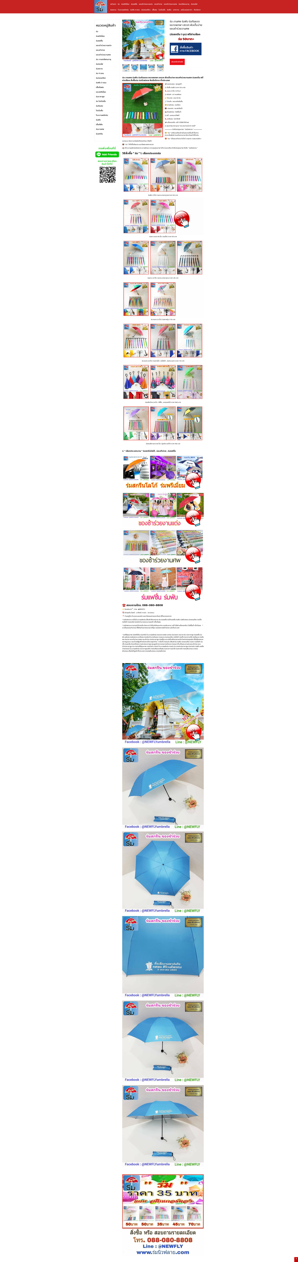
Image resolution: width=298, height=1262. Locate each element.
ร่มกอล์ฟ (194, 4)
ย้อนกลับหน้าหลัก (177, 62)
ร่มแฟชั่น (134, 4)
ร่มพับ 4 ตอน (135, 9)
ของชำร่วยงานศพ (170, 4)
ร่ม (119, 4)
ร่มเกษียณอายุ (184, 4)
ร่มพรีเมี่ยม (125, 4)
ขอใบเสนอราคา (186, 9)
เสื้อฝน (154, 9)
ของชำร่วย (158, 4)
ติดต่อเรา (197, 9)
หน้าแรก (113, 4)
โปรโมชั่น (162, 9)
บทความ (176, 9)
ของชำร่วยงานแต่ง (146, 4)
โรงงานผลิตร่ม (123, 9)
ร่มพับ (169, 9)
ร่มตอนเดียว (145, 9)
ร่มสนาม (113, 9)
